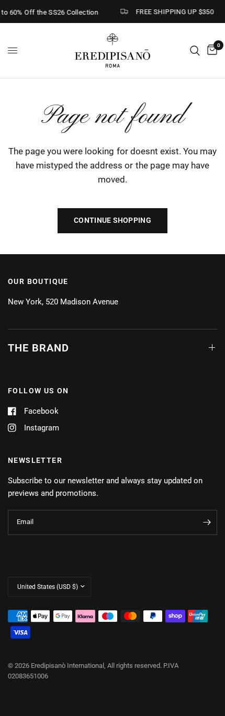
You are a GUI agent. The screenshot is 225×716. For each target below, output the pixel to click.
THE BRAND (38, 348)
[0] (210, 50)
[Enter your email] (206, 522)
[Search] (195, 50)
